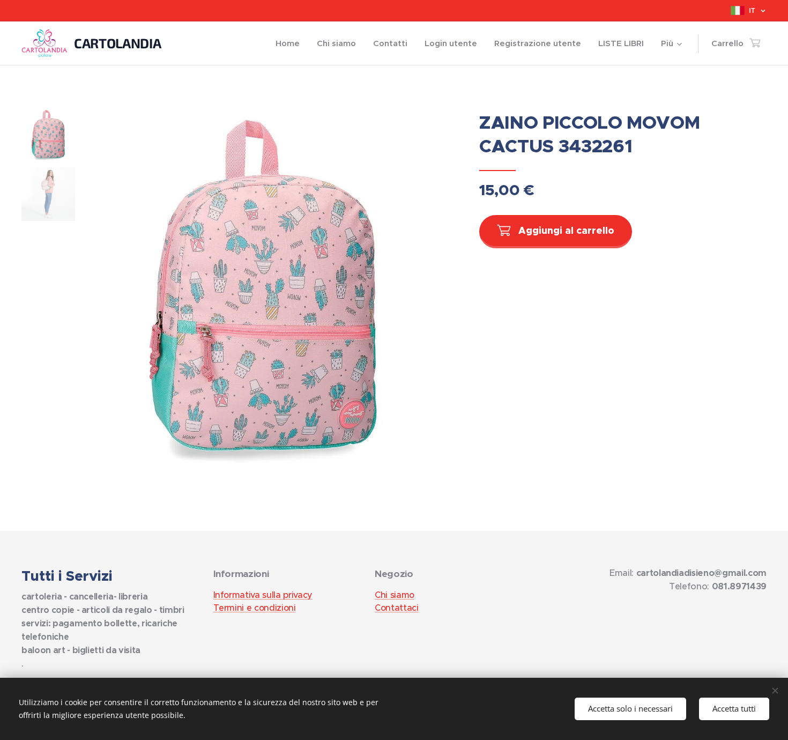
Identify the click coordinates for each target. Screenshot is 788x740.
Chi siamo (394, 594)
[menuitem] (290, 43)
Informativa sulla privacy (263, 594)
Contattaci (397, 607)
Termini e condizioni (254, 607)
